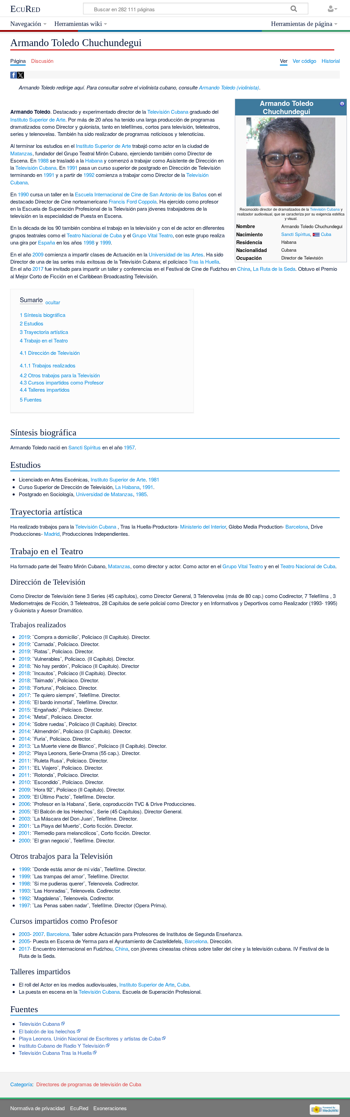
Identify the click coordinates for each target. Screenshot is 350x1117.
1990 (23, 194)
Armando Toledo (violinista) (229, 87)
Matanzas (21, 153)
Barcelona (296, 526)
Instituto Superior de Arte (37, 119)
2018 (24, 665)
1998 (88, 242)
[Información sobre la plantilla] (342, 103)
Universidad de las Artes (176, 254)
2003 (24, 818)
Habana (94, 160)
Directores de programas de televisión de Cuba (88, 1084)
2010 (24, 781)
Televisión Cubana (325, 209)
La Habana (127, 486)
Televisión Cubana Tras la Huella (55, 1052)
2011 (24, 760)
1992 (88, 174)
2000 (24, 840)
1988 (43, 160)
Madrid (51, 533)
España (46, 242)
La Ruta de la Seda (274, 268)
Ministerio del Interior (203, 526)
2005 (24, 811)
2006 (24, 803)
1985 (141, 494)
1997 (24, 905)
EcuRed (25, 9)
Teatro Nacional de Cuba (94, 235)
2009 (37, 254)
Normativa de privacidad (37, 1108)
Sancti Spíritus (295, 234)
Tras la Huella (204, 261)
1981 (153, 479)
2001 (24, 825)
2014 (24, 716)
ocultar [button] (52, 302)
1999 (105, 242)
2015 (24, 709)
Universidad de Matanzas (104, 494)
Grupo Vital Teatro (152, 235)
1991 (72, 167)
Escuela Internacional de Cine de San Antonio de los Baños (141, 194)
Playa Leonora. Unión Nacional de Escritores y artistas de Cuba (90, 1038)
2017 (37, 268)
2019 (24, 636)
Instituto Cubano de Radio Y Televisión (62, 1045)
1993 (24, 890)
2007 (38, 933)
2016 (24, 702)
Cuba (326, 234)
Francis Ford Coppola (133, 201)
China (243, 268)
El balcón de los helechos (47, 1031)
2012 (24, 752)
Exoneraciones (110, 1108)
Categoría (21, 1084)
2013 (24, 745)
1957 (129, 447)
